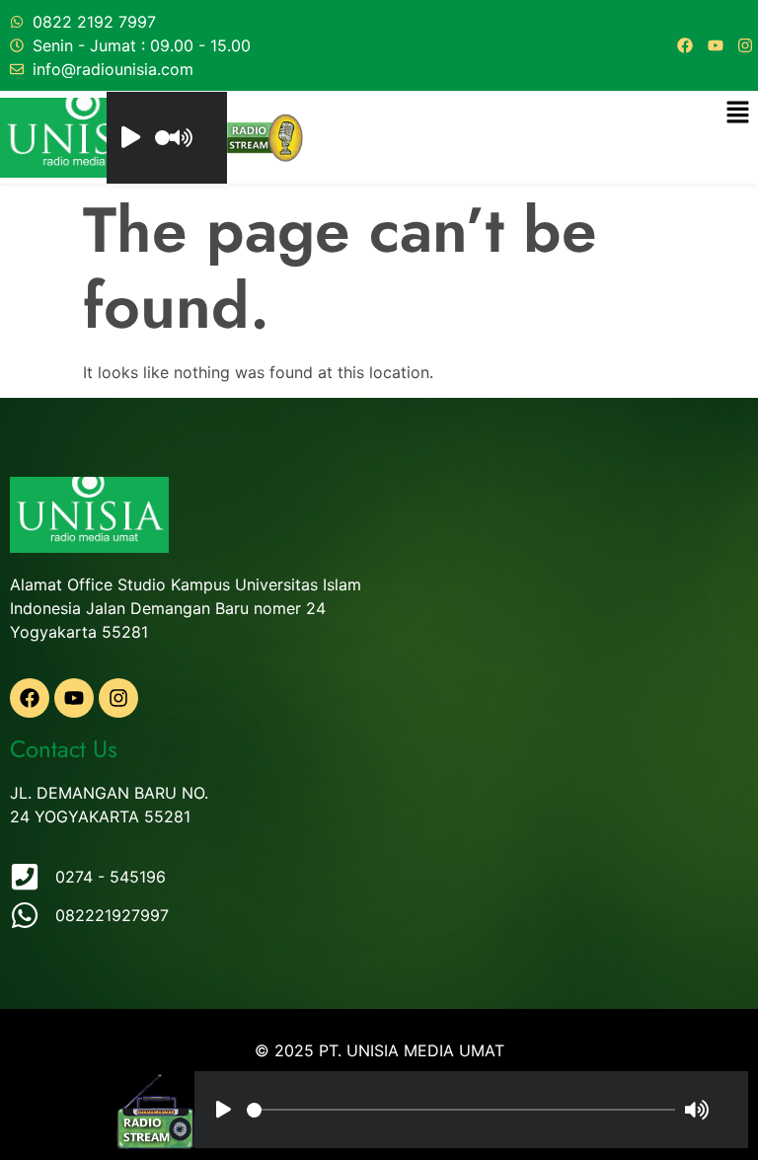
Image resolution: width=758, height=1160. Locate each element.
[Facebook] (685, 45)
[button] (738, 113)
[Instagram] (745, 45)
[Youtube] (715, 45)
